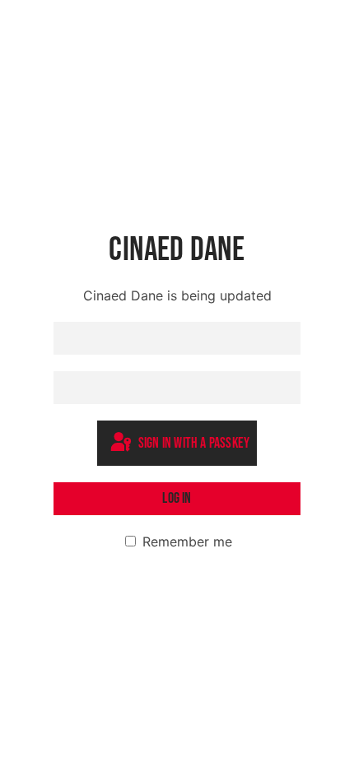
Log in (176, 498)
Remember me (185, 541)
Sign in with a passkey (193, 444)
